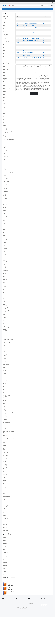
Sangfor (4, 477)
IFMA (3, 292)
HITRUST (4, 269)
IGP (3, 295)
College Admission (6, 181)
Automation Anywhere (6, 112)
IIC (3, 299)
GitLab (4, 254)
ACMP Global (5, 34)
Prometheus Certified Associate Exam (29, 36)
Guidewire (4, 258)
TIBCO (4, 539)
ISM (3, 320)
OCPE (4, 409)
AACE (4, 18)
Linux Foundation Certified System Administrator (31, 62)
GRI (3, 257)
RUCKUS (4, 470)
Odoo (4, 410)
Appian (4, 90)
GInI (3, 251)
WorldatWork (5, 565)
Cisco (4, 166)
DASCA (4, 201)
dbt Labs (4, 207)
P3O (3, 421)
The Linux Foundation (6, 534)
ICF (3, 288)
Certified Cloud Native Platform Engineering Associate (32, 40)
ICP (3, 291)
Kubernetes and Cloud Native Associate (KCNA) (31, 21)
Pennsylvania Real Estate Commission (8, 431)
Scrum (4, 489)
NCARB (4, 367)
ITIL (3, 326)
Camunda (4, 136)
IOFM (3, 313)
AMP (3, 72)
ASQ (3, 106)
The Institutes (5, 531)
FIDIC (3, 232)
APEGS (4, 82)
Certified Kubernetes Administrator (29, 44)
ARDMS (4, 97)
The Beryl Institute (5, 530)
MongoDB (4, 346)
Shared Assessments (6, 496)
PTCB (4, 449)
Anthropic (4, 78)
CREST (4, 189)
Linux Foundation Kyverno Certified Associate (30, 29)
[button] (13, 581)
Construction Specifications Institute (8, 185)
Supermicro (4, 518)
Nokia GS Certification (6, 393)
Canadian (4, 138)
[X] (50, 2)
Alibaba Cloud (5, 63)
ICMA (4, 289)
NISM (3, 389)
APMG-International (6, 88)
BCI (3, 119)
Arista (4, 98)
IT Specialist (5, 324)
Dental (4, 210)
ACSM (4, 38)
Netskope (4, 379)
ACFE (3, 31)
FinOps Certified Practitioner (27, 55)
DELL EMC (4, 208)
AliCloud (4, 65)
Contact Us (30, 601)
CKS (18, 27)
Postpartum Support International (8, 438)
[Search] (46, 5)
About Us (30, 600)
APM (3, 87)
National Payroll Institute (6, 364)
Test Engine (28, 8)
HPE (3, 273)
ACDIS (4, 28)
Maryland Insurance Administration (8, 339)
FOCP (18, 55)
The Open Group (5, 536)
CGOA (18, 42)
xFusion (4, 568)
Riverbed (4, 467)
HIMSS (4, 266)
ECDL (3, 219)
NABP (4, 357)
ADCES (4, 40)
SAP (3, 478)
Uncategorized (5, 543)
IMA (3, 302)
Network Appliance (6, 382)
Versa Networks (5, 552)
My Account (41, 2)
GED (3, 247)
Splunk (4, 517)
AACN (4, 19)
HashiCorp (4, 261)
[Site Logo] (6, 5)
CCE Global (4, 144)
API (3, 84)
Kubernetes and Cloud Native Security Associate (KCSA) (32, 38)
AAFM (4, 22)
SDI (3, 492)
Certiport (4, 150)
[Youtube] (52, 2)
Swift (3, 521)
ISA (3, 316)
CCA (18, 23)
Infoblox (4, 304)
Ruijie (3, 471)
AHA (3, 50)
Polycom (4, 436)
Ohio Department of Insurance (7, 412)
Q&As (44, 18)
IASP (3, 282)
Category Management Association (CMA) (8, 140)
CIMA (4, 160)
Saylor (4, 484)
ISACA (4, 317)
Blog (24, 8)
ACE (3, 29)
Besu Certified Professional (19, 53)
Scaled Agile (5, 486)
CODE (18, 47)
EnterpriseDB (5, 222)
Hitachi (4, 267)
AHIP (3, 53)
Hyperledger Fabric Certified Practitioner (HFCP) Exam (32, 57)
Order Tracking (31, 603)
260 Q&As (44, 62)
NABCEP (4, 355)
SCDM (4, 487)
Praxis (4, 439)
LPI (3, 335)
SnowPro (4, 508)
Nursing (4, 400)
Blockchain (4, 123)
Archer (4, 94)
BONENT (4, 126)
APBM (4, 81)
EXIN (3, 229)
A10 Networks (5, 16)
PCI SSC (4, 428)
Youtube (46, 605)
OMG (4, 415)
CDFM (4, 146)
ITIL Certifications (5, 327)
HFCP (18, 57)
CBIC (3, 143)
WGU (4, 561)
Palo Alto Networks (6, 422)
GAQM (4, 242)
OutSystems (5, 419)
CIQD (4, 163)
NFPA (3, 383)
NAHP (4, 360)
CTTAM (4, 194)
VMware (4, 556)
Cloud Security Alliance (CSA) (7, 172)
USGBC (4, 547)
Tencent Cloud (5, 527)
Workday (4, 564)
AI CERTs (4, 56)
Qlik (3, 456)
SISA (3, 499)
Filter (13, 577)
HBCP (18, 50)
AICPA (4, 59)
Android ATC (5, 76)
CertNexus (4, 153)
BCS (3, 120)
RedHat (4, 464)
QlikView (4, 458)
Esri (3, 226)
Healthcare (4, 264)
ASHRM (4, 103)
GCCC (4, 245)
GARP (4, 244)
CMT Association (5, 178)
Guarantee (33, 8)
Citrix (3, 169)
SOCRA (4, 511)
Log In (46, 2)
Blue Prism (4, 125)
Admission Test (5, 41)
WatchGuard (5, 558)
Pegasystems (5, 429)
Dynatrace (4, 216)
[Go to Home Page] (2, 10)
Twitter (44, 605)
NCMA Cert (4, 374)
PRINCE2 (4, 441)
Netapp (4, 377)
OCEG (4, 407)
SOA (3, 509)
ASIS (3, 104)
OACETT (4, 406)
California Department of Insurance (8, 134)
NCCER (4, 370)
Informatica (5, 307)
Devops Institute (5, 211)
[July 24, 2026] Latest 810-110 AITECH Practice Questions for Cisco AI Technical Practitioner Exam (21, 601)
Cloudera (4, 175)
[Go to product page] (5, 584)
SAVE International (5, 481)
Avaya (4, 113)
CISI (3, 168)
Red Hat (4, 462)
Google (4, 255)
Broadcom (4, 129)
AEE (3, 44)
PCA (18, 36)
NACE (4, 358)
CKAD (18, 18)
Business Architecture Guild (7, 131)
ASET (3, 101)
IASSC (4, 283)
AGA (3, 47)
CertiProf (4, 152)
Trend (4, 540)
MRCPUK (4, 349)
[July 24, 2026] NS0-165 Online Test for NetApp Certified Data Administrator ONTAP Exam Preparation (21, 604)
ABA (3, 25)
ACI (3, 32)
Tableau (4, 524)
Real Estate (4, 461)
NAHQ (4, 361)
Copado (4, 188)
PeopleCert (4, 433)
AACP (4, 21)
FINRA (4, 233)
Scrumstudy (5, 490)
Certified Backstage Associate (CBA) (29, 32)
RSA (3, 468)
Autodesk (4, 110)
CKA (18, 44)
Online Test (12, 8)
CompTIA (4, 182)
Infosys (4, 308)
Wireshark (4, 562)
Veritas (4, 550)
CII (3, 159)
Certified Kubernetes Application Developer (30, 18)
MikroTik (4, 345)
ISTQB (4, 323)
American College (5, 69)
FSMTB (4, 241)
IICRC (4, 301)
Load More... (34, 93)
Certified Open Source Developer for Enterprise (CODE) (31, 47)
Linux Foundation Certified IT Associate (29, 59)
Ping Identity (5, 435)
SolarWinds (4, 515)
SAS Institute (5, 480)
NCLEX (4, 373)
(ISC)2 (4, 15)
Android (4, 75)
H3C (3, 260)
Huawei (4, 277)
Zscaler (4, 571)
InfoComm (4, 305)
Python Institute (5, 455)
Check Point (4, 156)
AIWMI (4, 60)
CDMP (4, 147)
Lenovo (4, 333)
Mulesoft (4, 354)
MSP (3, 351)
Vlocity (4, 555)
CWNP (4, 195)
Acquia (4, 35)
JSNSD (18, 25)
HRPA (4, 276)
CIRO (3, 165)
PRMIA (4, 444)
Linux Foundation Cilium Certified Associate (30, 23)
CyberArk (4, 198)
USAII (3, 546)
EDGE (3, 220)
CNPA (18, 40)
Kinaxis (4, 332)
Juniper (4, 330)
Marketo (4, 338)
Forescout (4, 238)
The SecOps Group (6, 537)
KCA (18, 29)
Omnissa (4, 416)
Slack (4, 503)
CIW (3, 171)
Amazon (4, 68)
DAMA (4, 200)
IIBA (3, 298)
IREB (3, 314)
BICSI (3, 122)
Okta (3, 413)
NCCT (4, 371)
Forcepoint (4, 236)
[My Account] (49, 5)
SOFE (3, 512)
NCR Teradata (5, 376)
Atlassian (4, 109)
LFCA (18, 59)
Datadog (4, 204)
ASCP (4, 100)
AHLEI (4, 54)
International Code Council (7, 311)
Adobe (4, 43)
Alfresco (4, 62)
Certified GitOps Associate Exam (28, 42)
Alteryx (4, 66)
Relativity (4, 465)
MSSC (4, 352)
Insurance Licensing (6, 310)
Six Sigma (4, 502)
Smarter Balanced (5, 505)
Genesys (4, 248)
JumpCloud (4, 329)
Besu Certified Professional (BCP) (28, 52)
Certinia (4, 149)
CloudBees (4, 174)
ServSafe (4, 495)
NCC (3, 368)
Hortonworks (5, 270)
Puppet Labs (5, 452)
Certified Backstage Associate (19, 33)
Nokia (4, 392)
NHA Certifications (5, 385)
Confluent (4, 184)
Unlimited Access (18, 8)
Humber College (5, 279)
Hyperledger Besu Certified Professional (29, 50)
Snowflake (4, 506)
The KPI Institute (5, 533)
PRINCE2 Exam (5, 442)
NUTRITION (4, 403)
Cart (44, 2)
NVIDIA (4, 404)
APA (3, 79)
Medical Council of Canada (7, 342)
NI (3, 386)
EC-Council (4, 217)
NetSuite (4, 380)
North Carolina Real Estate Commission (7, 396)
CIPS (3, 162)
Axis (3, 116)
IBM (3, 286)
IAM (3, 280)
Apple (4, 91)
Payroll (4, 425)
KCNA (18, 21)
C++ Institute (5, 132)
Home (4, 8)
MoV (3, 348)
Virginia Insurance (5, 553)
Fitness (4, 235)
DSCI (3, 214)
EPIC (3, 223)
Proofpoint (4, 445)
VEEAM (4, 549)
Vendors (7, 8)
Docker (4, 213)
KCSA (18, 38)
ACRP (4, 37)
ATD (3, 107)
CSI (3, 192)
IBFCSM (4, 285)
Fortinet (4, 239)
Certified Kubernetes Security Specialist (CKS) (30, 27)
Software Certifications (6, 514)
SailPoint (4, 474)
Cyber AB (4, 197)
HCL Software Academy (6, 263)
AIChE (4, 57)
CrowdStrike (5, 191)
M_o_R (4, 336)
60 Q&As (44, 59)
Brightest (4, 128)
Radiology (4, 459)
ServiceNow (4, 493)
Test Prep (4, 528)
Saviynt (4, 483)
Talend (4, 525)
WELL (3, 559)
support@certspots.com (44, 600)
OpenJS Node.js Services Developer (29, 25)
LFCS (18, 62)
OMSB (4, 418)
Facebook (42, 605)
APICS (4, 85)
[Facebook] (49, 2)
